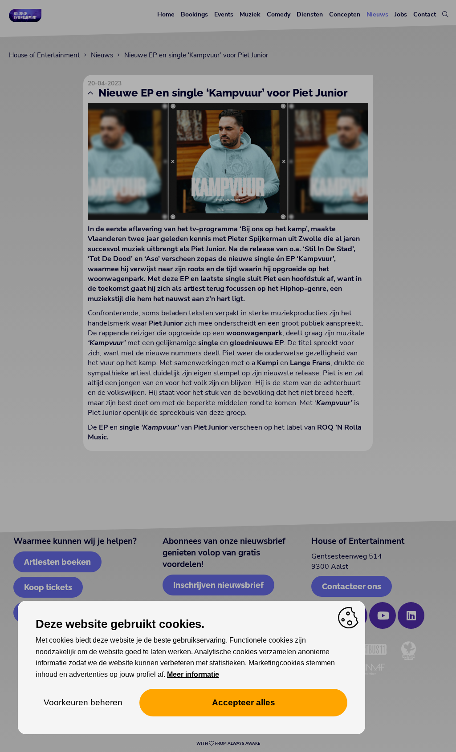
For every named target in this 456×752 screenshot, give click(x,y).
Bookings (194, 14)
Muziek (250, 14)
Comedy (278, 14)
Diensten (310, 14)
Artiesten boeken (57, 562)
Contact (424, 14)
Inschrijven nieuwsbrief (218, 585)
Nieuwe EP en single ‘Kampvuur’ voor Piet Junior (196, 55)
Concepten (344, 14)
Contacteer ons (351, 586)
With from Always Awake (228, 743)
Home (166, 14)
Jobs (401, 14)
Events (223, 14)
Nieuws (377, 14)
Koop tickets (48, 587)
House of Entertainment (44, 55)
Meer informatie (193, 674)
